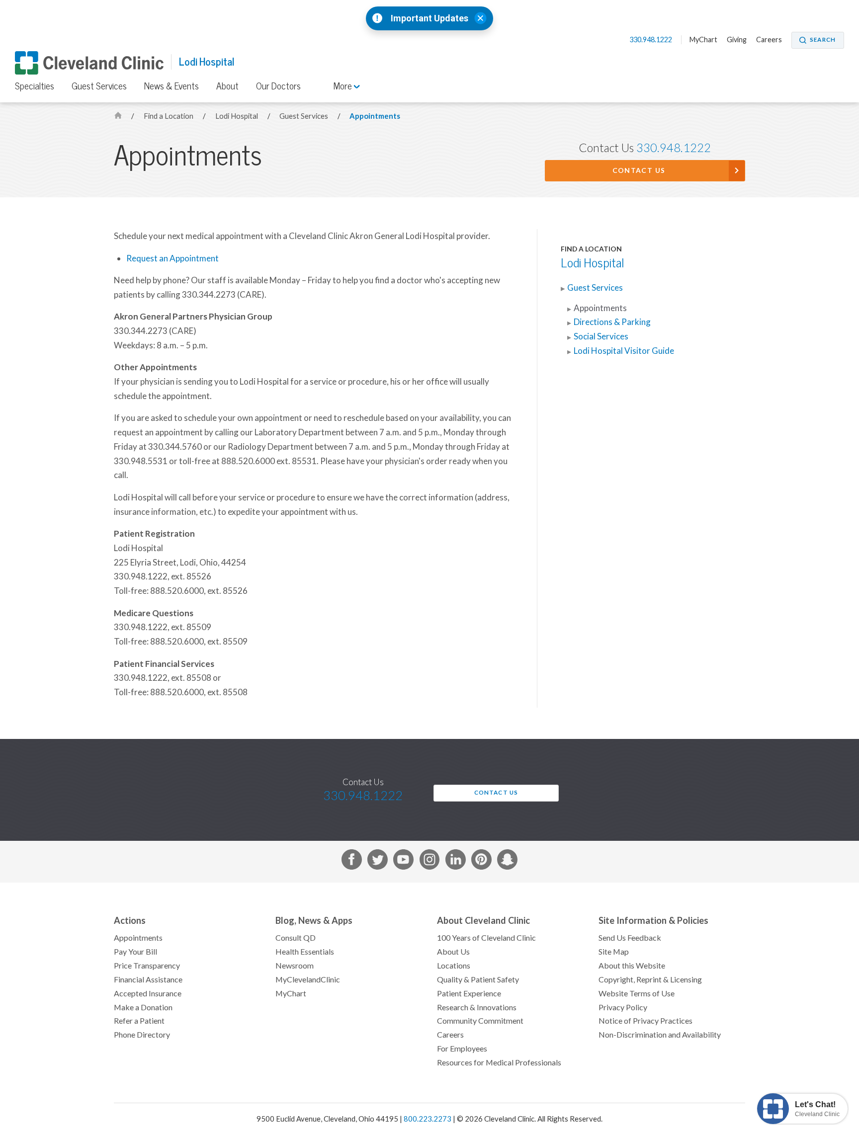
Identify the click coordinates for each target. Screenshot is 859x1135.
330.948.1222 (651, 39)
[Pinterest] (481, 861)
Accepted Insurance (147, 993)
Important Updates (429, 18)
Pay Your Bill (135, 952)
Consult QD (295, 938)
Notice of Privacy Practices (645, 1021)
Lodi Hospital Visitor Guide (624, 350)
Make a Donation (143, 1007)
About (227, 86)
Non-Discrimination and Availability (660, 1035)
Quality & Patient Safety (478, 979)
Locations (453, 966)
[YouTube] (403, 861)
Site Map (614, 952)
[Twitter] (377, 861)
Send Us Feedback (630, 938)
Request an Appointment (172, 258)
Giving (737, 39)
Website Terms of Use (637, 993)
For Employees (462, 1049)
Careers (769, 39)
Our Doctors (278, 86)
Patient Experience (469, 993)
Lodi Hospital (206, 62)
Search (823, 39)
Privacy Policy (623, 1007)
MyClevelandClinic (307, 979)
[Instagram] (430, 861)
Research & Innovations (476, 1007)
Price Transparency (147, 966)
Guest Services (99, 86)
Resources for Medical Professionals (499, 1062)
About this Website (632, 966)
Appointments (374, 116)
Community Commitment (480, 1021)
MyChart (703, 39)
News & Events (171, 86)
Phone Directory (142, 1035)
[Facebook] (352, 861)
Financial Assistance (148, 979)
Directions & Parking (612, 322)
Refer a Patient (139, 1021)
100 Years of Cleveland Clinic (486, 938)
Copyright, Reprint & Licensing (650, 979)
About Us (453, 952)
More (344, 86)
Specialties (34, 86)
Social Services (601, 336)
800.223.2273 (427, 1119)
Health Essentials (304, 952)
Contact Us (639, 170)
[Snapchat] (507, 861)
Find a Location (169, 116)
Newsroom (294, 966)
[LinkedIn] (455, 861)
